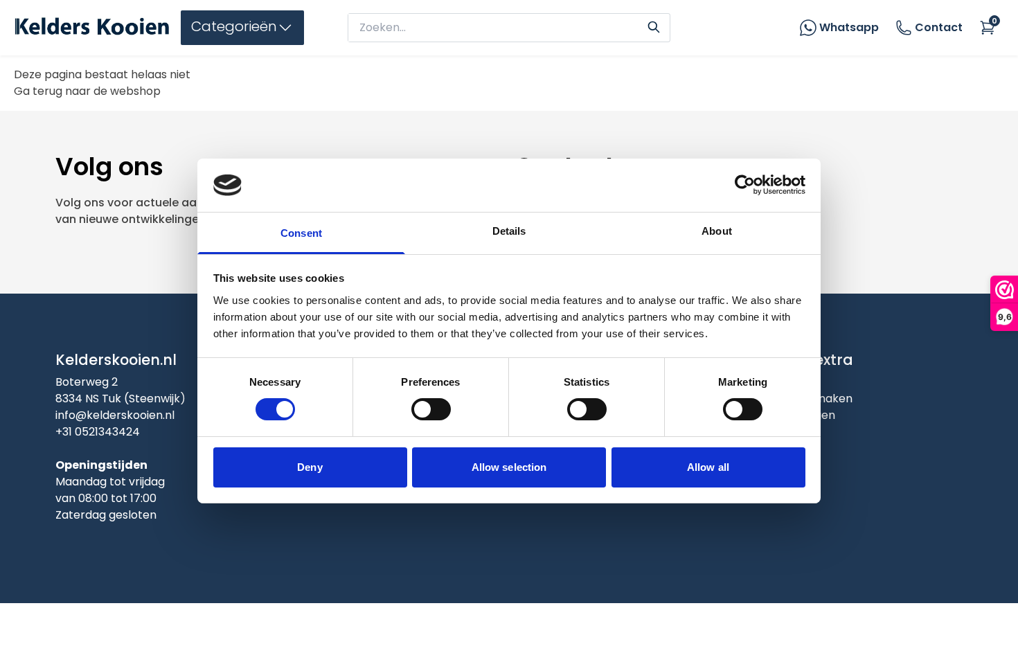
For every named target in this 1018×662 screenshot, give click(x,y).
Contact (939, 27)
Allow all (708, 467)
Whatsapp (849, 27)
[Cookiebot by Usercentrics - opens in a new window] (744, 185)
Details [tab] (509, 231)
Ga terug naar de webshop (87, 91)
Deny (309, 467)
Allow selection (509, 467)
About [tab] (717, 231)
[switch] (431, 409)
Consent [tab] (301, 233)
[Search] (654, 25)
